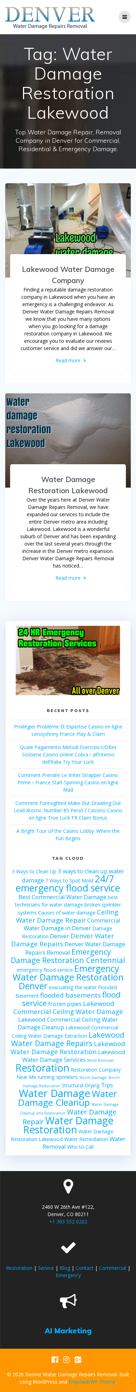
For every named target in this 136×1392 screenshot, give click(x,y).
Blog (65, 1268)
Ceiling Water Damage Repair (67, 916)
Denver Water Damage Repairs (62, 939)
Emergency (68, 1275)
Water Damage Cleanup (68, 1098)
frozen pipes (65, 1004)
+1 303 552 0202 (68, 1221)
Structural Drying (81, 1085)
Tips (107, 1085)
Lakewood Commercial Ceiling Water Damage (68, 1007)
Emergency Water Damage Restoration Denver (68, 977)
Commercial (112, 1268)
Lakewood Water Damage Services (74, 1056)
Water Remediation (86, 1139)
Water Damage (54, 1093)
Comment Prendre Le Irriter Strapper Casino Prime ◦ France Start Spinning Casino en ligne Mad (68, 782)
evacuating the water (73, 987)
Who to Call (80, 1146)
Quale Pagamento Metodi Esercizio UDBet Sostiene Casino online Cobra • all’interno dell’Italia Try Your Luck (68, 754)
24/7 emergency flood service (68, 883)
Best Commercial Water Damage (62, 897)
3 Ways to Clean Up (34, 871)
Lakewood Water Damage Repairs (67, 1039)
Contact (84, 1268)
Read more (68, 360)
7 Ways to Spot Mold (69, 880)
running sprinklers (58, 1077)
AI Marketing (68, 1330)
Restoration (42, 1067)
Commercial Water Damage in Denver (72, 924)
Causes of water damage (67, 912)
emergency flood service (45, 970)
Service (46, 1268)
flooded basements (70, 995)
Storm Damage (93, 1077)
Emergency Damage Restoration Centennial (68, 956)
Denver (59, 936)
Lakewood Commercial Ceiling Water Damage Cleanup (68, 1023)
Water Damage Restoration (68, 1125)
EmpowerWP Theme (92, 1381)
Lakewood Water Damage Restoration (67, 1047)
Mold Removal (100, 1060)
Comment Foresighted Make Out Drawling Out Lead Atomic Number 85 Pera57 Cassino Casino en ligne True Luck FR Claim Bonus (68, 810)
